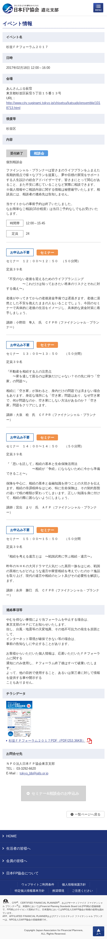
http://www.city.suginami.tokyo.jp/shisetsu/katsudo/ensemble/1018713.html (53, 105)
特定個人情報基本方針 (30, 890)
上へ (99, 931)
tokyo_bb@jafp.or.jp (34, 773)
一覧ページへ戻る (88, 814)
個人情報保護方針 (74, 884)
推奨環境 (58, 890)
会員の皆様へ (16, 861)
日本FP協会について (22, 873)
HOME (11, 836)
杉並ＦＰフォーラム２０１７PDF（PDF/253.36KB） (47, 740)
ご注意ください (82, 890)
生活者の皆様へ (18, 848)
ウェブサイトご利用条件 (37, 884)
